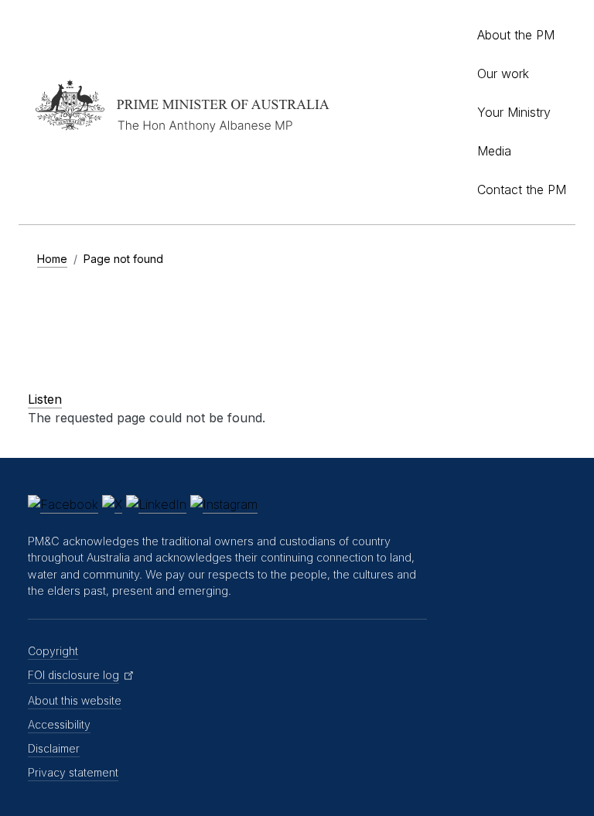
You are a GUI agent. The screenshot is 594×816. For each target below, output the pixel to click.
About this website (74, 700)
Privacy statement (73, 772)
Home (52, 258)
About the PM (516, 35)
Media (494, 151)
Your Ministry (514, 112)
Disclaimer (54, 748)
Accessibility (59, 724)
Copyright (53, 650)
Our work (503, 73)
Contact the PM (521, 189)
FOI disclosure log (73, 674)
